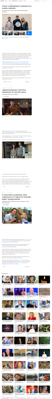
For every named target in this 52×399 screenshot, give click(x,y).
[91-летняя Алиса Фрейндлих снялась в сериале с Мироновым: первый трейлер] (7, 306)
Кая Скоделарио (28, 139)
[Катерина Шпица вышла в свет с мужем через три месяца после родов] (32, 330)
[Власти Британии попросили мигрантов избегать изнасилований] (20, 354)
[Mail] (1, 1)
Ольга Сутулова (16, 61)
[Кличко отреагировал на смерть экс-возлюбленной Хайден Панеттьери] (32, 391)
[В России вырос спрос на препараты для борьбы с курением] (7, 342)
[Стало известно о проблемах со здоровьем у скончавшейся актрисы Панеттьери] (7, 281)
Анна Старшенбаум (15, 63)
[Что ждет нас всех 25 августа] (7, 330)
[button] (17, 22)
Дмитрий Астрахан (8, 63)
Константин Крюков (22, 61)
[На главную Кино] (3, 1)
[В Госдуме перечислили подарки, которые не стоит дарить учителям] (44, 379)
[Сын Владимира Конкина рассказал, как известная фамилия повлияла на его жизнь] (7, 354)
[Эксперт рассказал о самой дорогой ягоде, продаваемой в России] (44, 330)
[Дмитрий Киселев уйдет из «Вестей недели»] (32, 293)
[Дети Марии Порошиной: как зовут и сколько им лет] (32, 281)
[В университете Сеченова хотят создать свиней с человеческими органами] (7, 379)
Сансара (6, 38)
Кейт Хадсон (8, 240)
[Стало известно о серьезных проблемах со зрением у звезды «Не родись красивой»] (20, 367)
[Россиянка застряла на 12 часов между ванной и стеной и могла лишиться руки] (20, 391)
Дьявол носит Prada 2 (21, 261)
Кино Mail (11, 192)
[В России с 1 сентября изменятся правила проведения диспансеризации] (44, 306)
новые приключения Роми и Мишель (12, 263)
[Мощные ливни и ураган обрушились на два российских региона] (32, 354)
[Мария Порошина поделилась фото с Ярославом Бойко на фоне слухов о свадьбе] (20, 293)
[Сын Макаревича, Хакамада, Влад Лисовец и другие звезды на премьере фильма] (20, 342)
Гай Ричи (14, 132)
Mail (1, 398)
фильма (3, 180)
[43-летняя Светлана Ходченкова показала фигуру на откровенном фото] (44, 391)
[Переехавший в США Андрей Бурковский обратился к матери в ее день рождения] (20, 306)
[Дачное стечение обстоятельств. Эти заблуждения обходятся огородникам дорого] (44, 367)
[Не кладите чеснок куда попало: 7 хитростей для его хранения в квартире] (7, 391)
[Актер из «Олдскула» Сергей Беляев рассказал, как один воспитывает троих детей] (7, 367)
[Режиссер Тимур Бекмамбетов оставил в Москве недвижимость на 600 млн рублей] (7, 318)
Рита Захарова (6, 96)
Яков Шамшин (8, 64)
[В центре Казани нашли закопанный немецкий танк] (44, 318)
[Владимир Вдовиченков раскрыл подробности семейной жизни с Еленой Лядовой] (32, 306)
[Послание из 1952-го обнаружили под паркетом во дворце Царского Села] (44, 293)
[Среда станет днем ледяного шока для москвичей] (44, 342)
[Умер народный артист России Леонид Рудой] (44, 281)
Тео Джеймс (23, 139)
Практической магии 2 (17, 262)
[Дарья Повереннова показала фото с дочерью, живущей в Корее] (44, 354)
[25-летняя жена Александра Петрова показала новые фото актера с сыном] (32, 342)
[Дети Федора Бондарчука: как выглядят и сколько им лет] (20, 281)
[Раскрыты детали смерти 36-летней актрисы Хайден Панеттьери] (32, 318)
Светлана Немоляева (22, 63)
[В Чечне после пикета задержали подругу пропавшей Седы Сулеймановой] (20, 318)
